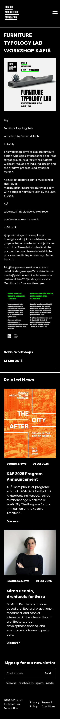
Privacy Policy (34, 704)
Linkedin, (49, 683)
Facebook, (24, 683)
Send (48, 673)
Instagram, (38, 683)
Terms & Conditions (48, 704)
